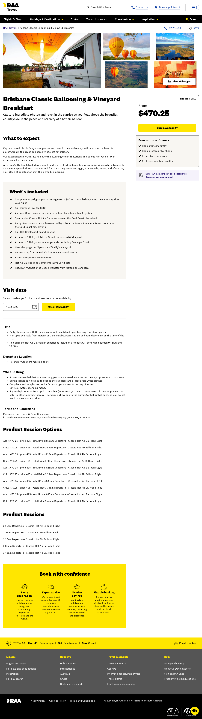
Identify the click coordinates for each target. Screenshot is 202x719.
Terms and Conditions (82, 700)
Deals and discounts (71, 684)
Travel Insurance (96, 19)
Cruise (75, 19)
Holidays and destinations (21, 668)
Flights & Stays (13, 19)
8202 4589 (175, 28)
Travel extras (114, 678)
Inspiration (12, 673)
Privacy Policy (37, 700)
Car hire (111, 668)
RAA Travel (9, 28)
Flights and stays (16, 663)
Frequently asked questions (180, 678)
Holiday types (68, 663)
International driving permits (123, 673)
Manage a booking (174, 663)
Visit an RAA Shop (174, 673)
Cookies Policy (57, 700)
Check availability (167, 127)
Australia (65, 673)
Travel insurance (116, 663)
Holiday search (14, 678)
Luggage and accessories (121, 684)
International (67, 668)
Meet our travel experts (177, 668)
